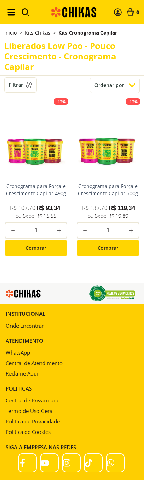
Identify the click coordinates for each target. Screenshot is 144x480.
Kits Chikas (37, 33)
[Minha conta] (117, 12)
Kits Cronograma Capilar (87, 33)
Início (10, 32)
